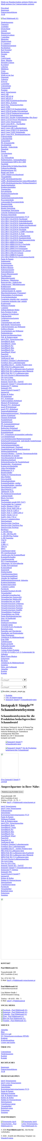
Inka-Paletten (6, 477)
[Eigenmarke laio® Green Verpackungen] (31, 1124)
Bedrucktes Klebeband (9, 428)
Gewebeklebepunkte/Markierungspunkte (16, 439)
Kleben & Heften (7, 394)
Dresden (4, 54)
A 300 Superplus (7, 538)
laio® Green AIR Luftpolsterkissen (14, 128)
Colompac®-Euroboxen (10, 314)
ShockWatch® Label (8, 487)
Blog (3, 1032)
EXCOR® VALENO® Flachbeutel (14, 219)
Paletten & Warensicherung (11, 475)
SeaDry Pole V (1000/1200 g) (12, 513)
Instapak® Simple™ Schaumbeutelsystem (16, 384)
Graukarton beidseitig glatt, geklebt (14, 301)
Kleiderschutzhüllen (8, 187)
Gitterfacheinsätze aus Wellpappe (13, 327)
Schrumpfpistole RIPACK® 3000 (13, 162)
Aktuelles (4, 669)
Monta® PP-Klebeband (9, 403)
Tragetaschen (6, 189)
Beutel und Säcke (7, 172)
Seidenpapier (5, 261)
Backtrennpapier (7, 265)
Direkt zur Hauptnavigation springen (14, 2)
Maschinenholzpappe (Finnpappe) (13, 293)
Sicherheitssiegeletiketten (10, 445)
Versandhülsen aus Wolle (10, 614)
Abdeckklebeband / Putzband (12, 447)
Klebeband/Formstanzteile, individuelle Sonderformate (21, 441)
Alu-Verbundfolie (7, 158)
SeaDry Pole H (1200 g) (10, 511)
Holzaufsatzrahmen (8, 481)
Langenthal (5, 84)
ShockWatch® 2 (7, 489)
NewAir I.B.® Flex (8, 380)
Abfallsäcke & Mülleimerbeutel (12, 637)
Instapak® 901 (6, 388)
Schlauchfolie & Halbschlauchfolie (14, 166)
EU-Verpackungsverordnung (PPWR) (15, 1036)
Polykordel (5, 620)
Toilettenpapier (6, 642)
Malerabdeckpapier (8, 278)
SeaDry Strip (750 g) (8, 517)
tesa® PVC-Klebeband (9, 409)
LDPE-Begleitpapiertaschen (11, 179)
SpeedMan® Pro (7, 346)
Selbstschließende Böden (10, 310)
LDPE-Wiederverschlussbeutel (12, 175)
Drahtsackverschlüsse (9, 623)
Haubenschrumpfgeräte (9, 194)
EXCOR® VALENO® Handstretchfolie (16, 238)
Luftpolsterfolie (6, 139)
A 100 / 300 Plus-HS (8, 534)
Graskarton (5, 320)
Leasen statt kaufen (8, 1042)
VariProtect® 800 (7, 358)
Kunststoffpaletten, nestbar (11, 483)
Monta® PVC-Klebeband (10, 405)
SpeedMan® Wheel (8, 352)
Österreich (5, 24)
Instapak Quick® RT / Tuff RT (12, 382)
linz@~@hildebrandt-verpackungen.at (21, 802)
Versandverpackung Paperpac (12, 608)
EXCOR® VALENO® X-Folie (13, 234)
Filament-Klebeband (8, 418)
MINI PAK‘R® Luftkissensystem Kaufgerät (17, 369)
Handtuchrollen (6, 648)
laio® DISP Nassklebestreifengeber (14, 101)
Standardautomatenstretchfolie (12, 198)
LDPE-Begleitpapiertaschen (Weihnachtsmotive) (19, 183)
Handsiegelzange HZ (9, 170)
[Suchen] (25, 679)
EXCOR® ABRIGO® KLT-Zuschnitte (15, 244)
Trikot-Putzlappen (7, 635)
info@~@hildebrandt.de (16, 1001)
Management (5, 33)
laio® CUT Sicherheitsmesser (12, 115)
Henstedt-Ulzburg (7, 63)
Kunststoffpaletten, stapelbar (11, 485)
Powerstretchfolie (7, 200)
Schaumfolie (5, 141)
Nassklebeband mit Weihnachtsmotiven (15, 449)
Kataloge (4, 1038)
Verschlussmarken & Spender (12, 458)
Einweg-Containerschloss (10, 519)
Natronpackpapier (7, 270)
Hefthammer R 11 (7, 470)
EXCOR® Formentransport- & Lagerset (16, 251)
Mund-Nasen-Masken (9, 656)
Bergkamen (5, 52)
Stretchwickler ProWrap (10, 527)
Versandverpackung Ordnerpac (12, 604)
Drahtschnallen (6, 572)
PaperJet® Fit (6, 356)
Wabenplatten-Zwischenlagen (12, 295)
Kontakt (4, 673)
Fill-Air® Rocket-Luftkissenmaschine (15, 375)
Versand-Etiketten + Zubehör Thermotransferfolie (19, 453)
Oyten (3, 71)
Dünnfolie (4, 149)
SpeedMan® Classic (8, 344)
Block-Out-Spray (7, 498)
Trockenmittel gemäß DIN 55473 (13, 502)
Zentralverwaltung (7, 35)
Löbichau (4, 67)
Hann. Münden (6, 60)
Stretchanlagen (6, 521)
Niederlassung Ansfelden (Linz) (12, 792)
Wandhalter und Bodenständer (12, 633)
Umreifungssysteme (8, 551)
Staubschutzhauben (8, 185)
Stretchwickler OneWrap (10, 523)
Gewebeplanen (6, 153)
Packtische (5, 589)
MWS (3, 549)
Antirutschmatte (7, 496)
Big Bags (4, 661)
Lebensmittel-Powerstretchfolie (12, 202)
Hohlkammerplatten (8, 289)
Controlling (5, 37)
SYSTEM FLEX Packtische (11, 627)
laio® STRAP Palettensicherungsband (15, 113)
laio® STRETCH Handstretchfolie (14, 109)
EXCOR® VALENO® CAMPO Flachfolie (17, 232)
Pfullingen (5, 73)
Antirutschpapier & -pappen (11, 291)
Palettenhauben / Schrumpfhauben (13, 160)
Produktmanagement (8, 46)
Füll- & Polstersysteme (9, 337)
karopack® (5, 392)
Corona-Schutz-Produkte (10, 650)
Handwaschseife (7, 644)
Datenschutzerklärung (9, 12)
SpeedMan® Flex (7, 350)
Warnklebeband (6, 422)
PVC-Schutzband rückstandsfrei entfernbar (17, 434)
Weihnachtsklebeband (9, 451)
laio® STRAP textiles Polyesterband (14, 111)
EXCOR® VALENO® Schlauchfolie (15, 227)
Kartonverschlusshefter (9, 466)
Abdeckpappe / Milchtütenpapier (13, 284)
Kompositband (6, 568)
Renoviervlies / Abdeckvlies (11, 282)
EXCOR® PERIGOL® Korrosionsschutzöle (17, 257)
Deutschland (5, 29)
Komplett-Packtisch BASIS (11, 591)
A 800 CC (5, 544)
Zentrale (4, 31)
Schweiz (4, 82)
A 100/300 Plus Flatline (9, 536)
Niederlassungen (7, 22)
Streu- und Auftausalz (9, 667)
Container (4, 308)
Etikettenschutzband (8, 460)
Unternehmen (6, 86)
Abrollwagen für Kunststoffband (13, 555)
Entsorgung (5, 658)
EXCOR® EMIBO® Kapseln (12, 255)
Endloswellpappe (7, 329)
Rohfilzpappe (6, 287)
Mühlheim (5, 69)
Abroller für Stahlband (9, 578)
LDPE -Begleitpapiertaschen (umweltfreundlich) (19, 181)
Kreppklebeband (7, 432)
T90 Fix (4, 546)
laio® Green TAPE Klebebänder (13, 132)
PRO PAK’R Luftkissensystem (12, 367)
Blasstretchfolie (6, 204)
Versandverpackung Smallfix (11, 610)
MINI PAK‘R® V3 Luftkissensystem (15, 373)
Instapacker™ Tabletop (9, 386)
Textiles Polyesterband (9, 566)
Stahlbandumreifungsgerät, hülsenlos (14, 580)
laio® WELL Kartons (9, 103)
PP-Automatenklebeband (10, 424)
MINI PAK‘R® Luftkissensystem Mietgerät (17, 371)
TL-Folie (4, 156)
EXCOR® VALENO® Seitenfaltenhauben (17, 223)
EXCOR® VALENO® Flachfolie (13, 229)
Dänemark (5, 77)
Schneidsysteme (7, 625)
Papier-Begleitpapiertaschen (11, 616)
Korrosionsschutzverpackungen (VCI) (15, 217)
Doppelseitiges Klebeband (10, 430)
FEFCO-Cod (6, 1034)
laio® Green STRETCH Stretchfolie (14, 130)
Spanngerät (5, 570)
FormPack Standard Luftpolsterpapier (15, 361)
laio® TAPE (5, 107)
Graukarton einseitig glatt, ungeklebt (14, 299)
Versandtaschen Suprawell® (11, 597)
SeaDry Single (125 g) (9, 515)
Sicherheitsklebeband (9, 443)
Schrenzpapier (6, 263)
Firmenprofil (5, 88)
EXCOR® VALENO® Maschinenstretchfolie (18, 240)
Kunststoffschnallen (8, 557)
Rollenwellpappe (7, 268)
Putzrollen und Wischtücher (11, 631)
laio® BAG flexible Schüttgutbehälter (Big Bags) (19, 117)
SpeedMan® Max (7, 348)
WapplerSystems (7, 1138)
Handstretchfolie (7, 206)
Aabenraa (4, 79)
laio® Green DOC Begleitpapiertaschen (15, 134)
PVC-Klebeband (7, 399)
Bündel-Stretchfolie (8, 208)
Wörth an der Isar (7, 75)
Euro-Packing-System (9, 312)
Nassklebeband (6, 420)
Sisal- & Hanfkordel (8, 618)
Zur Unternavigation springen (23, 4)
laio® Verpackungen (8, 92)
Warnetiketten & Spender (10, 456)
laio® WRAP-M (7, 96)
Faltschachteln (6, 316)
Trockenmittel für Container (11, 504)
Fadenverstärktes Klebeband (11, 401)
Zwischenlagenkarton (9, 297)
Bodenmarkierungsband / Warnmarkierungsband (19, 413)
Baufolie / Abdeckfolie (9, 147)
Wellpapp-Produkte (8, 306)
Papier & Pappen (7, 259)
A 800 (3, 542)
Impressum (5, 10)
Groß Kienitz (6, 58)
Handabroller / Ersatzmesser (11, 464)
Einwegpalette (6, 479)
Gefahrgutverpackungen (10, 318)
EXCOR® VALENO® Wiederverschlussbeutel (18, 225)
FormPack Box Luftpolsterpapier (13, 363)
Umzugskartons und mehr (10, 322)
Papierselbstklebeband (9, 411)
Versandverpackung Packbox (11, 606)
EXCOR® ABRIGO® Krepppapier (14, 248)
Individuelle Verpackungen (11, 325)
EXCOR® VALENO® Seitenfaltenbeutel (16, 221)
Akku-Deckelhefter (8, 468)
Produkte (4, 90)
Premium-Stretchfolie (9, 215)
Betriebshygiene (7, 629)
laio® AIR (5, 94)
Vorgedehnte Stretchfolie (10, 210)
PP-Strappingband (7, 426)
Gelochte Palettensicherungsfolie (13, 213)
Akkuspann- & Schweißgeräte (12, 563)
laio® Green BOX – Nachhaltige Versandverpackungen (13, 125)
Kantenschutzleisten (8, 582)
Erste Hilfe (5, 639)
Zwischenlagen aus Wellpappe (12, 331)
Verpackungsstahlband (9, 576)
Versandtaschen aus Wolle (10, 601)
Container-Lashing (8, 587)
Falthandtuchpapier (8, 646)
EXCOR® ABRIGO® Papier (12, 242)
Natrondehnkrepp (7, 272)
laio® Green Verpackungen (11, 122)
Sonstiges (4, 665)
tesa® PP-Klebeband (8, 407)
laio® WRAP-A (7, 98)
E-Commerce (6, 43)
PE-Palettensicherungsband (11, 494)
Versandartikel (6, 593)
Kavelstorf (5, 65)
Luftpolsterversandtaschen (10, 595)
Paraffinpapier (6, 276)
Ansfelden (5, 27)
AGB (3, 14)
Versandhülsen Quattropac (10, 612)
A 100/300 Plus (6, 532)
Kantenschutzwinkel (8, 585)
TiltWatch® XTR (7, 492)
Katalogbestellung (7, 1040)
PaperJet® (5, 354)
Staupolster (5, 500)
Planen (3, 151)
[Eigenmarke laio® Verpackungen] (10, 1124)
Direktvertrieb (6, 41)
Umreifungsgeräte (7, 559)
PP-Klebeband (6, 396)
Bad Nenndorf (6, 50)
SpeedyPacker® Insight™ (10, 390)
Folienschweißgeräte (8, 168)
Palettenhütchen (7, 333)
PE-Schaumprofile (7, 143)
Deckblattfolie (6, 145)
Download (5, 8)
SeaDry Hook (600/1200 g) (11, 508)
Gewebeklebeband (8, 437)
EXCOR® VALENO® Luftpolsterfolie (15, 236)
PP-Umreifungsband (8, 553)
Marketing (5, 39)
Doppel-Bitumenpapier (9, 274)
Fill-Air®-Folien (7, 377)
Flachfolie (4, 164)
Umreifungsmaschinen (9, 574)
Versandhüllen (6, 177)
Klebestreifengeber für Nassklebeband (15, 462)
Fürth (3, 56)
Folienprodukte (6, 136)
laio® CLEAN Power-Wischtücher (14, 120)
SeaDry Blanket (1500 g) (10, 506)
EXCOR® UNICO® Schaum (12, 253)
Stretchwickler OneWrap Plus (12, 525)
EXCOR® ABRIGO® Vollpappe (13, 246)
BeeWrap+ (5, 530)
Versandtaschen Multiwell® (11, 599)
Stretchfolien (5, 196)
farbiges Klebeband (8, 415)
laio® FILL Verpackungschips (12, 105)
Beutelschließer (6, 473)
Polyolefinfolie (6, 191)
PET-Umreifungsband (9, 561)
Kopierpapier (6, 303)
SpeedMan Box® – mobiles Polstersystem (16, 365)
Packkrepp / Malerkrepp (10, 280)
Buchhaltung (5, 48)
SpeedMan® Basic (8, 341)
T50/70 (3, 540)
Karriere (4, 671)
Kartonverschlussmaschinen (11, 335)
